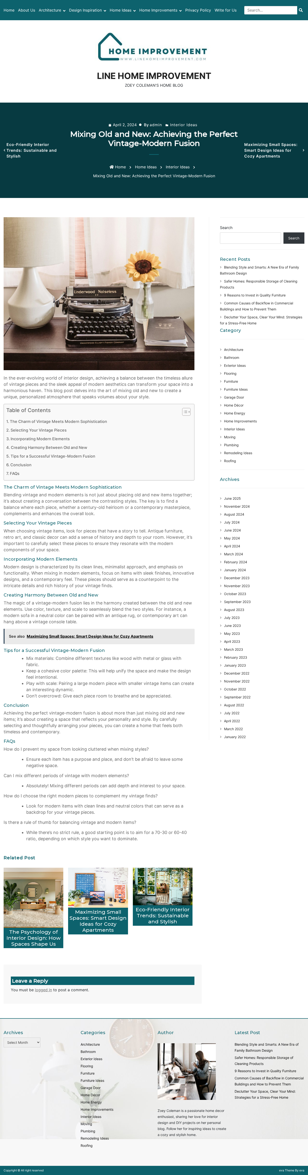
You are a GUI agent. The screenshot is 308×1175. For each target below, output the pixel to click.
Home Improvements (158, 10)
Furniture (231, 381)
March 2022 (233, 729)
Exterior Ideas (235, 365)
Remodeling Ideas (238, 453)
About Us (26, 10)
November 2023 (237, 586)
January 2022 (235, 737)
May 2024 (232, 538)
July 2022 (231, 713)
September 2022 (237, 697)
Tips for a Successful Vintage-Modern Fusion (53, 456)
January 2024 (235, 570)
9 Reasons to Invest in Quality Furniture (255, 295)
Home (9, 10)
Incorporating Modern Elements (40, 438)
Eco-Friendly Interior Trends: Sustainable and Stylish (31, 150)
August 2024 (234, 514)
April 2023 (232, 641)
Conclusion (21, 464)
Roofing (230, 461)
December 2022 (236, 673)
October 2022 (235, 689)
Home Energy (234, 413)
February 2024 (235, 562)
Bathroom (231, 357)
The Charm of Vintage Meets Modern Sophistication (58, 421)
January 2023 (235, 665)
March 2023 (233, 649)
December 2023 (237, 578)
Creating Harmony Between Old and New (49, 447)
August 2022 (234, 705)
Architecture (50, 10)
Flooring (230, 373)
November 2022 (237, 681)
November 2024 (237, 506)
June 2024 (232, 530)
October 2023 (235, 594)
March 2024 (233, 554)
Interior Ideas (183, 124)
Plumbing (231, 445)
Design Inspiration (85, 10)
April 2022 (232, 721)
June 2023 (232, 626)
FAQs (14, 473)
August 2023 (234, 610)
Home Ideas (120, 10)
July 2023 (232, 618)
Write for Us (226, 10)
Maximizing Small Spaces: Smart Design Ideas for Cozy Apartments (271, 150)
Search (226, 227)
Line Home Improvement (154, 76)
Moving (230, 437)
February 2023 (235, 657)
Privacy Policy (198, 10)
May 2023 (232, 633)
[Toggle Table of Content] (184, 412)
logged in (43, 989)
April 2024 (232, 546)
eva (282, 1170)
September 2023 (237, 602)
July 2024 (232, 522)
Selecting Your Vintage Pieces (39, 430)
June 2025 (232, 498)
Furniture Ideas (236, 389)
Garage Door (234, 397)
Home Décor (234, 405)
